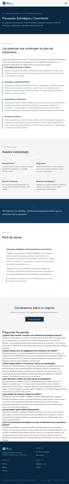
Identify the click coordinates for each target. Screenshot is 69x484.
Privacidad (57, 480)
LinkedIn (38, 467)
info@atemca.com (41, 464)
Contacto (4, 471)
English (49, 480)
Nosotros (4, 464)
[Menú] (66, 3)
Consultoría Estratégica (42, 452)
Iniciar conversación (34, 319)
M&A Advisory (40, 455)
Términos (64, 480)
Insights (4, 467)
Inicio (43, 480)
